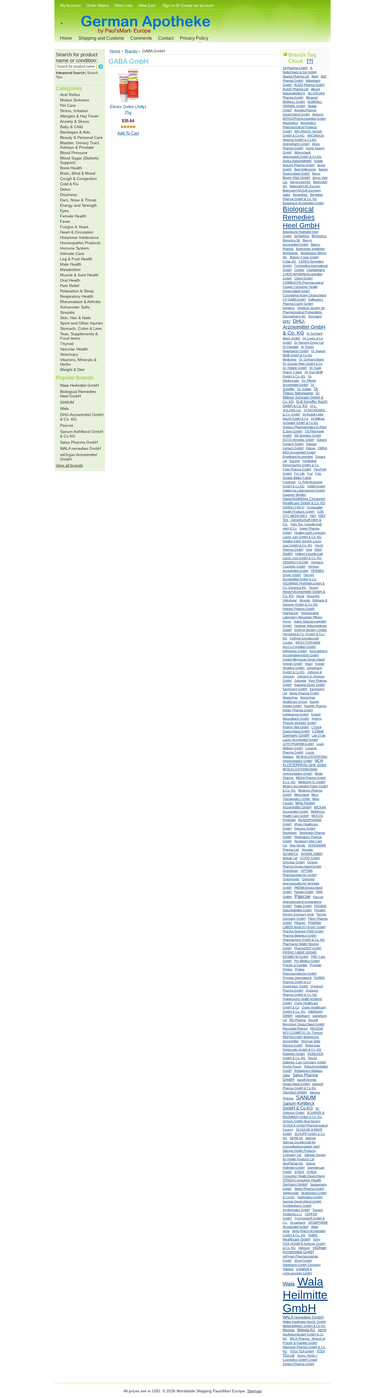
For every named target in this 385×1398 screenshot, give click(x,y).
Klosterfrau (290, 697)
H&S (313, 515)
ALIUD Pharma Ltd (295, 89)
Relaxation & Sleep (77, 291)
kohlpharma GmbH (296, 714)
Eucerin (294, 461)
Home (66, 38)
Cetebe (299, 270)
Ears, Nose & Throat (78, 200)
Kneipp (314, 701)
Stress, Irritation (74, 110)
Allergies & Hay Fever (79, 116)
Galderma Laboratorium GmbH (304, 490)
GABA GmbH (316, 486)
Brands (131, 51)
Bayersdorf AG (300, 182)
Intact (309, 663)
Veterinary (69, 354)
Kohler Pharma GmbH (298, 710)
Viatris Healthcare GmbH (300, 1237)
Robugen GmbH (294, 1053)
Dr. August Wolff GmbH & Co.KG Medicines (304, 355)
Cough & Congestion (78, 178)
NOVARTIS (290, 853)
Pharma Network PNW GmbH (303, 931)
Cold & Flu (69, 184)
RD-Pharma (297, 1020)
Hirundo (305, 600)
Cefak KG (289, 261)
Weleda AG (306, 1330)
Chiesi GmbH (303, 278)
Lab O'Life (319, 735)
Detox (65, 189)
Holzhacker (290, 613)
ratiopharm (302, 1015)
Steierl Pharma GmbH (309, 1188)
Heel (309, 549)
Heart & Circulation (77, 232)
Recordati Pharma (295, 1028)
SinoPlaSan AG (293, 1163)
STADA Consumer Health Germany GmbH (302, 1182)
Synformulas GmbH (296, 1210)
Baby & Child (71, 127)
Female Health (73, 216)
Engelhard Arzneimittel (298, 456)
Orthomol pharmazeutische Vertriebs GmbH (301, 883)
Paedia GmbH (303, 892)
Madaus (288, 756)
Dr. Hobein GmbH (295, 368)
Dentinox (289, 308)
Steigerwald (290, 1193)
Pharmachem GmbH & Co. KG (304, 939)
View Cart (147, 5)
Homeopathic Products (80, 243)
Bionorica (319, 236)
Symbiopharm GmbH (297, 1205)
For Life (299, 473)
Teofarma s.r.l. (292, 1214)
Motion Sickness (74, 100)
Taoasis (317, 1210)
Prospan (315, 965)
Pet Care (68, 105)
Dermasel (315, 316)
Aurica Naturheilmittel (297, 161)
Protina (287, 969)
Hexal (300, 596)
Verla (286, 1231)
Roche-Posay (292, 1066)
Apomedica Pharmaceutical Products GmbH (300, 127)
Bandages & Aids (75, 132)
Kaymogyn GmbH (295, 689)
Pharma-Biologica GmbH (300, 935)
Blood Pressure (73, 152)
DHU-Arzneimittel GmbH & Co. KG (304, 327)
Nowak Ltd (290, 858)
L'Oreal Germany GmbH (303, 733)
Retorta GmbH (293, 1045)
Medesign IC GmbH (311, 782)
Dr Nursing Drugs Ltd (309, 342)
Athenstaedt (302, 152)
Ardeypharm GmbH (296, 144)
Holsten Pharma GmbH (299, 608)
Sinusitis (67, 312)
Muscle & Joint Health (79, 275)
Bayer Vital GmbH (296, 177)
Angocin (317, 114)
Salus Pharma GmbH (79, 442)
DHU (286, 321)
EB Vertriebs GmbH (307, 435)
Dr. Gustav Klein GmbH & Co (302, 363)
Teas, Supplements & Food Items (79, 336)
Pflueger (300, 922)
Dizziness (68, 194)
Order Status (97, 5)
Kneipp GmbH (292, 706)
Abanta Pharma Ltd (296, 76)
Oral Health (70, 280)
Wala (64, 408)
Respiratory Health (76, 296)
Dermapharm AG (294, 316)
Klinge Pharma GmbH (304, 693)
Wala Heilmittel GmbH (79, 385)
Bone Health (71, 168)
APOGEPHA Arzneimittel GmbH (304, 118)
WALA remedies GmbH (80, 448)
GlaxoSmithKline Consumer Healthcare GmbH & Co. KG (304, 501)
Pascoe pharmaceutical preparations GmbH (303, 901)
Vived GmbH (303, 1260)
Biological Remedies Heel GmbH (78, 393)
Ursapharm (298, 1222)
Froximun (289, 482)
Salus (286, 1075)
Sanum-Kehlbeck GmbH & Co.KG (299, 1105)
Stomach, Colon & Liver (81, 328)
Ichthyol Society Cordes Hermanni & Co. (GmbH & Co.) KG (305, 634)
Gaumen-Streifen (294, 494)
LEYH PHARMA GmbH (298, 744)
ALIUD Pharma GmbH (309, 84)
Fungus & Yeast (74, 227)
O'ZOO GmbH (310, 858)
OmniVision (290, 870)
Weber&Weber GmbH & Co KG (304, 1326)
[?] (310, 61)
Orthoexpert (291, 879)
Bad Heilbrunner (305, 169)
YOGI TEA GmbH (302, 1351)
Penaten (320, 910)
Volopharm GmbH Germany (302, 1264)
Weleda (289, 1330)
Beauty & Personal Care (81, 137)
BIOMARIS (301, 236)
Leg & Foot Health (76, 259)
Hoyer (287, 621)
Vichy (316, 1239)
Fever (65, 221)
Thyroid (67, 343)
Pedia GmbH (303, 906)
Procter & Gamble (295, 965)
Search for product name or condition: (77, 57)
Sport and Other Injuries (81, 323)
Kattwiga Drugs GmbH (309, 684)
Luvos (310, 752)
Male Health (70, 264)
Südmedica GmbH (309, 1197)
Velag (314, 1226)
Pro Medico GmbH (307, 961)
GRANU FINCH (293, 507)
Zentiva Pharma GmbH (298, 1364)
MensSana (301, 794)
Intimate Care (72, 253)
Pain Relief (69, 285)
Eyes (64, 210)
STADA (299, 1171)
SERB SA (296, 1138)
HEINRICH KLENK (295, 562)
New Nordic (297, 845)
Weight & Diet (72, 369)
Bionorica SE (291, 240)
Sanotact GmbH (295, 1092)
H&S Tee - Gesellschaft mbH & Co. (304, 520)
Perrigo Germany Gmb (298, 914)
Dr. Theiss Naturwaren (300, 391)
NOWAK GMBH (311, 853)
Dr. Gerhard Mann (311, 359)
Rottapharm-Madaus (308, 1070)
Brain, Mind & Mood (77, 173)
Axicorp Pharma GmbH (299, 165)
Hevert (313, 587)
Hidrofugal (290, 600)
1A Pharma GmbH (295, 68)
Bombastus (290, 253)
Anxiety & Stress (74, 121)
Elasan (310, 448)
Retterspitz (312, 1045)
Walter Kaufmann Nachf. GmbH (304, 1321)
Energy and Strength (78, 205)
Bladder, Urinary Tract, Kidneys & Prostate (80, 145)
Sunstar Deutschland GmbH (302, 1201)
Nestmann (290, 832)
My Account (70, 5)
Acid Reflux (70, 94)
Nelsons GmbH (304, 828)
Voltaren (288, 1269)
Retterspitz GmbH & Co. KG (302, 1049)
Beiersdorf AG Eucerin (305, 186)
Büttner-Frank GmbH (304, 257)
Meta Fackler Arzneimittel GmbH (299, 805)
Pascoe (66, 425)
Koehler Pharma (315, 706)
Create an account (197, 5)
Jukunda (300, 680)
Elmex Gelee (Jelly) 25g (128, 109)
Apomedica (290, 123)
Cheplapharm (316, 270)
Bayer (316, 173)
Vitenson (304, 1248)
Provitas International (297, 977)
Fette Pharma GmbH (297, 469)
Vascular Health (74, 349)
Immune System (74, 248)
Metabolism (70, 269)
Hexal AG (313, 596)
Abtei (314, 76)
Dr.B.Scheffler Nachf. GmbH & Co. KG (305, 404)
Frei (310, 473)
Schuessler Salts (75, 307)
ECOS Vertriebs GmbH (298, 439)
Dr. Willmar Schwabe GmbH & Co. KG (303, 397)
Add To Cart (128, 133)
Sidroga (310, 1138)
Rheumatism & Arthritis (80, 301)
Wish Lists (124, 5)
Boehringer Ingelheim (310, 248)
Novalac (307, 849)
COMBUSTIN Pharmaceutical (303, 282)
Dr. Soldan (304, 389)
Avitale (318, 161)
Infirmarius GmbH (295, 651)
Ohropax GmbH (294, 862)
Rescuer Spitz (310, 1041)
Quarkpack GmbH (295, 986)
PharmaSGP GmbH (307, 948)
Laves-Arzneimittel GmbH (300, 739)
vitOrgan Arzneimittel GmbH (304, 1250)
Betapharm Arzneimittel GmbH (303, 203)
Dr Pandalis (290, 346)
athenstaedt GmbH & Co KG (302, 156)
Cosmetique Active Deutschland (304, 295)
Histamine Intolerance (79, 237)
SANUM (67, 402)
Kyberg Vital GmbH (296, 727)
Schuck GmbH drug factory (301, 1121)
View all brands (69, 465)
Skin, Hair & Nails (75, 317)
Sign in (168, 5)
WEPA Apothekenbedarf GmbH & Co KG (304, 1334)
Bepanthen (300, 194)
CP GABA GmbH (294, 299)
